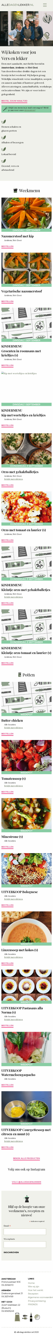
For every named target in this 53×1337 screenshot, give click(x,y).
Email (7, 1226)
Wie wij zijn (33, 1287)
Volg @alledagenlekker (26, 1182)
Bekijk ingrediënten (13, 479)
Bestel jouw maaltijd (14, 101)
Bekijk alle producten (26, 1158)
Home (31, 1283)
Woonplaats (9, 1239)
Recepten (33, 1294)
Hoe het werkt (35, 1290)
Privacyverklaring (37, 1301)
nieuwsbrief (29, 110)
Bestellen (7, 246)
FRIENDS (33, 1304)
